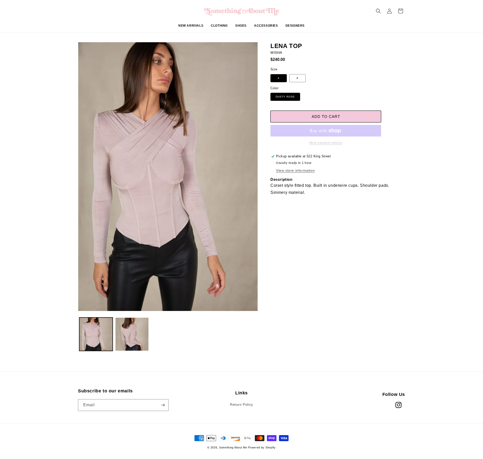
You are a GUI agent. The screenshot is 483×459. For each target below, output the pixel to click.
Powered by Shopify (262, 447)
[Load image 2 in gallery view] (132, 334)
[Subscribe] (162, 405)
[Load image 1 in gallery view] (96, 334)
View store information (295, 170)
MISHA (276, 53)
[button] (219, 28)
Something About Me (233, 447)
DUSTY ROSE (285, 96)
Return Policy (241, 404)
